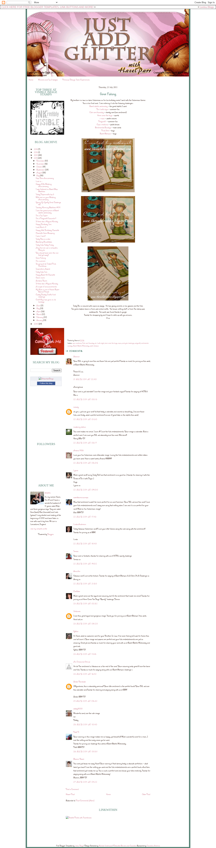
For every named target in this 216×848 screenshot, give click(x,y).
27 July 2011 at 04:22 (85, 781)
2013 (36, 152)
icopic (119, 343)
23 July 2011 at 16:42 (85, 674)
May (38, 308)
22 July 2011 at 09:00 (85, 489)
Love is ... (39, 181)
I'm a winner (40, 260)
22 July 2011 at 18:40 (85, 543)
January (39, 320)
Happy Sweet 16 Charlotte (45, 274)
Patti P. (76, 732)
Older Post (146, 794)
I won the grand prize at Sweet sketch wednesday (47, 211)
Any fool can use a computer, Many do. (47, 248)
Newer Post (70, 794)
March (39, 314)
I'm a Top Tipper (42, 215)
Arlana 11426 (78, 450)
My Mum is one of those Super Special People (47, 290)
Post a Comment (72, 789)
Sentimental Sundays (103, 127)
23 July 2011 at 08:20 (85, 623)
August (39, 172)
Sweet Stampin (105, 133)
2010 (36, 323)
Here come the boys (104, 115)
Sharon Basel (78, 758)
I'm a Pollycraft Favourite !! (46, 218)
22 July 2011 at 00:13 (85, 399)
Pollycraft (102, 121)
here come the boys (111, 343)
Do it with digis (102, 109)
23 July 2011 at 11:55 (84, 654)
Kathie (75, 631)
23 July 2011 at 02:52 (85, 603)
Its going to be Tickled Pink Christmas (46, 264)
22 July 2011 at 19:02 (85, 563)
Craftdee (76, 591)
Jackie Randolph (79, 681)
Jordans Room (41, 280)
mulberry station (79, 426)
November (40, 163)
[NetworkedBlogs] (46, 378)
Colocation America (153, 845)
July (38, 175)
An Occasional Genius (81, 661)
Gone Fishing (41, 257)
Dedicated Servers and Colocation (125, 845)
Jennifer (76, 571)
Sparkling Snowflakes (44, 241)
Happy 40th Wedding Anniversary (43, 185)
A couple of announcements (46, 286)
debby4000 (78, 708)
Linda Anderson (79, 524)
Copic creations (102, 124)
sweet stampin (94, 346)
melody (76, 407)
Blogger (50, 534)
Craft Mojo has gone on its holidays (46, 300)
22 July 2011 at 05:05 (85, 462)
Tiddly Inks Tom (41, 271)
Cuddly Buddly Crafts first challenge (46, 295)
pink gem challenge (128, 343)
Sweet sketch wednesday (98, 106)
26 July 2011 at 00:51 (85, 751)
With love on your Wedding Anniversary (46, 198)
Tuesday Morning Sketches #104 (48, 207)
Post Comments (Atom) (85, 800)
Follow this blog (46, 383)
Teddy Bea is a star (43, 238)
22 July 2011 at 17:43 (84, 516)
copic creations (76, 343)
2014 (36, 149)
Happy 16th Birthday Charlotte (47, 230)
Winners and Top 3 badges (48, 79)
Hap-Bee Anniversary (45, 178)
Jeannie (76, 356)
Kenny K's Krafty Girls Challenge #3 (48, 203)
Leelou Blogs (207, 7)
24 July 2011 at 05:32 (85, 701)
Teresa (75, 551)
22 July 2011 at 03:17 (85, 442)
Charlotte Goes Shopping (45, 233)
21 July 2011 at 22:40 (85, 379)
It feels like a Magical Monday (47, 221)
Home (31, 79)
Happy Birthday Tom (43, 224)
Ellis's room (40, 277)
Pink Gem (105, 130)
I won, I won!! (40, 235)
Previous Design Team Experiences (76, 79)
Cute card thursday (96, 112)
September (40, 169)
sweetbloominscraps (80, 497)
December (40, 160)
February (40, 317)
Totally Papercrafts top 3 (45, 194)
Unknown (76, 611)
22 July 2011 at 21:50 (85, 583)
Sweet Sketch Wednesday (81, 346)
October (39, 166)
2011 (36, 158)
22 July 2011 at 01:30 (85, 419)
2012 (36, 155)
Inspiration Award (43, 268)
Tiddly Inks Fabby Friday (45, 244)
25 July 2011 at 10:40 (85, 724)
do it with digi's (99, 343)
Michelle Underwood (105, 845)
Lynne (75, 470)
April (38, 311)
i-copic (102, 118)
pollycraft (137, 343)
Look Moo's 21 (41, 227)
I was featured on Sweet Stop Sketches (47, 190)
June (38, 305)
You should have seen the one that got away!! (47, 253)
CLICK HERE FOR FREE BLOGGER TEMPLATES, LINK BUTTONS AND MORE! (47, 7)
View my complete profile (38, 528)
